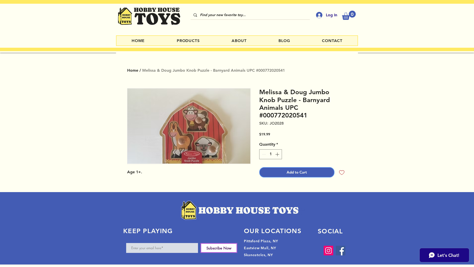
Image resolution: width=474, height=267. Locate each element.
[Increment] (277, 154)
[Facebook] (340, 250)
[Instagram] (328, 250)
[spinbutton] (270, 154)
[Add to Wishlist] (341, 172)
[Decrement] (263, 154)
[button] (349, 15)
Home (132, 70)
